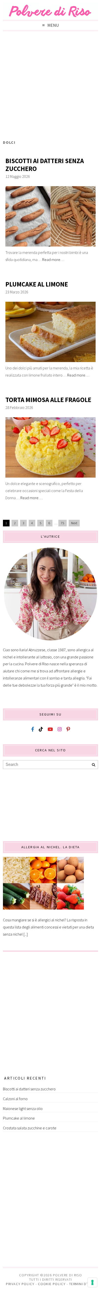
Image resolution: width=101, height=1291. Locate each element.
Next (74, 523)
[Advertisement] (50, 86)
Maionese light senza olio (23, 1108)
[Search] (93, 764)
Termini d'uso (82, 1284)
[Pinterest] (68, 729)
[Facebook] (32, 729)
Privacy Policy (20, 1284)
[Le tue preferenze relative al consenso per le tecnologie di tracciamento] (92, 1282)
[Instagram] (60, 729)
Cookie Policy (52, 1284)
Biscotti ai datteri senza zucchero (44, 165)
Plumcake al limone (36, 284)
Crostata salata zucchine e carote (29, 1127)
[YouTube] (50, 729)
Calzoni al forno (15, 1098)
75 (62, 523)
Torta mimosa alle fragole (48, 400)
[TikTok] (41, 729)
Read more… (53, 259)
